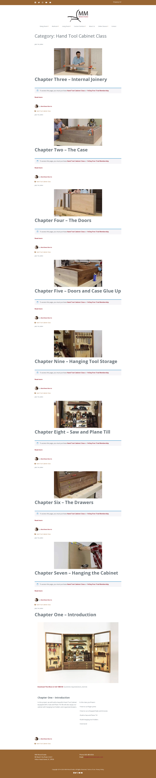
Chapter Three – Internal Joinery (71, 79)
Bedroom (55, 26)
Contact (113, 26)
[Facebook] (36, 2)
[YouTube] (46, 2)
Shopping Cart (117, 2)
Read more (39, 97)
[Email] (50, 2)
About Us (92, 26)
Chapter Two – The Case (61, 150)
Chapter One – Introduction (65, 614)
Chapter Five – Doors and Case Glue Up (78, 291)
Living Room (66, 26)
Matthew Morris (46, 106)
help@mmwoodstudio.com (93, 757)
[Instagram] (42, 2)
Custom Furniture (79, 26)
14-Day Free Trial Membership (98, 91)
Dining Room (44, 26)
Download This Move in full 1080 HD (50, 687)
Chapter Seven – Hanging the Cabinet (76, 573)
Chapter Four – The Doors (63, 220)
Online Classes (102, 26)
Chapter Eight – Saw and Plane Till (72, 432)
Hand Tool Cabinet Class (76, 91)
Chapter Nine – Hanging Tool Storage (76, 361)
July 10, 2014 (39, 44)
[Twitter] (39, 2)
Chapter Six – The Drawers (64, 502)
